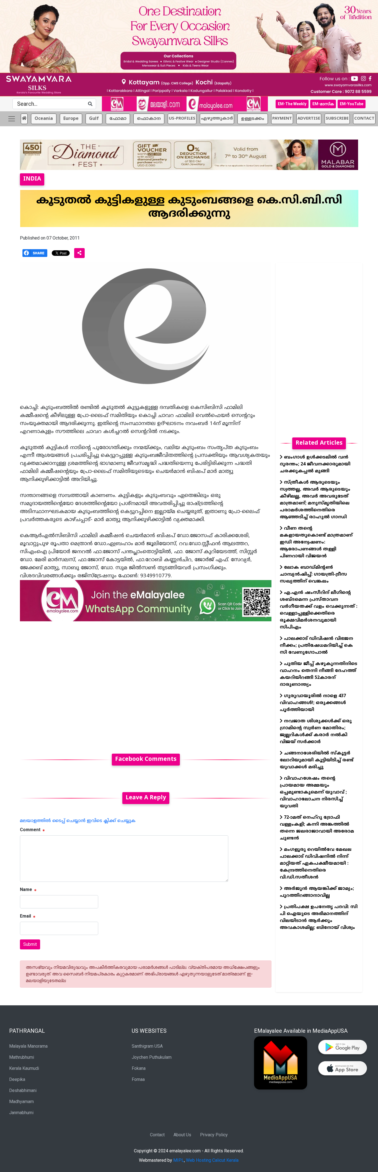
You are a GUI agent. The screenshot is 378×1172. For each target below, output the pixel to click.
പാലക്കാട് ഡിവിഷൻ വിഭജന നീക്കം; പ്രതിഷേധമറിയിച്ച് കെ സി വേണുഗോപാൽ (316, 645)
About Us (182, 1134)
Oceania (44, 119)
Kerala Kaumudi (24, 1068)
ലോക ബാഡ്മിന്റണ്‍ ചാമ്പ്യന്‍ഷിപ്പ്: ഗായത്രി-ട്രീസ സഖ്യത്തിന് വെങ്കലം (313, 574)
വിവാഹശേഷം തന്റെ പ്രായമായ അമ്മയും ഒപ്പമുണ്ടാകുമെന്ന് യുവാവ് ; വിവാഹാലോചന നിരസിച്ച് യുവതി (313, 792)
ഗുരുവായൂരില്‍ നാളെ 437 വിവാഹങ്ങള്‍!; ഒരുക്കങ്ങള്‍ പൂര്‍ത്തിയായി (313, 703)
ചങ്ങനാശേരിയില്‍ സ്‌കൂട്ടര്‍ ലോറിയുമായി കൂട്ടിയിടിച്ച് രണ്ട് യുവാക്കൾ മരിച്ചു (316, 760)
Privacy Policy (214, 1134)
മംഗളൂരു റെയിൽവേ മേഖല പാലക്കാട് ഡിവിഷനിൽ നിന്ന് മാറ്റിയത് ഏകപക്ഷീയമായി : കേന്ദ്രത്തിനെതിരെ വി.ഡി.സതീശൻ (315, 863)
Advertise (308, 118)
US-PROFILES (182, 118)
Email (25, 916)
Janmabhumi (21, 1112)
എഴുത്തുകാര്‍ (217, 118)
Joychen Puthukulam (152, 1057)
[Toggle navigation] (11, 119)
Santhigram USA (147, 1046)
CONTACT (364, 118)
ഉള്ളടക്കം (252, 119)
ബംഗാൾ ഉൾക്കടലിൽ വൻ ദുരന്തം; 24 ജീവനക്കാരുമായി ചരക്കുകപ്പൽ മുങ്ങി (315, 464)
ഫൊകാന (149, 119)
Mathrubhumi (21, 1057)
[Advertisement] (145, 684)
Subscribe (337, 118)
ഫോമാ (117, 119)
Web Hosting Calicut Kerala (212, 1160)
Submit (30, 944)
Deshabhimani (23, 1090)
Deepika (17, 1079)
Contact (157, 1134)
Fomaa (138, 1079)
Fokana (139, 1068)
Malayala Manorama (28, 1046)
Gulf (94, 119)
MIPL (178, 1160)
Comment (30, 829)
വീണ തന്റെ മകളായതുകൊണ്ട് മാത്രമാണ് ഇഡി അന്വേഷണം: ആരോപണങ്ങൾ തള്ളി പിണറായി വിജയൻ (316, 542)
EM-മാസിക (323, 104)
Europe (71, 119)
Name (26, 889)
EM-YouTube (351, 104)
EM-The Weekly (292, 104)
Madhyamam (21, 1101)
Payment (282, 118)
